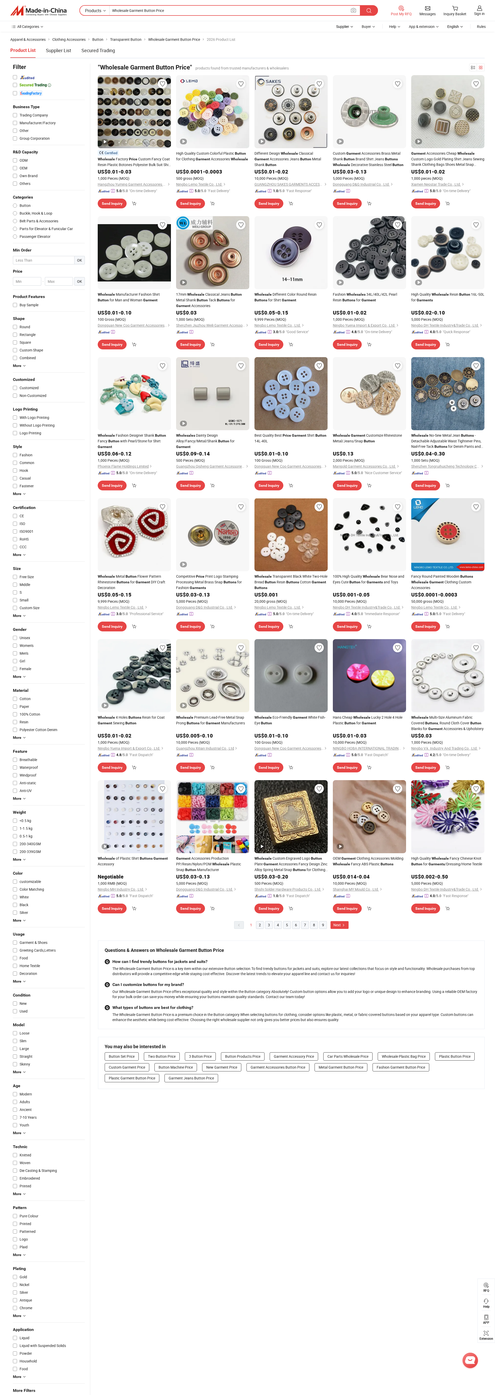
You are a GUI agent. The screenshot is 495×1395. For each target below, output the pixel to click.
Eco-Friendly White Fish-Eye (290, 720)
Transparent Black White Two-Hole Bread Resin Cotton (290, 582)
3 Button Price (200, 1056)
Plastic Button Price (455, 1056)
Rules (481, 26)
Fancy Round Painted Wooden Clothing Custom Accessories (442, 582)
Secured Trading (98, 50)
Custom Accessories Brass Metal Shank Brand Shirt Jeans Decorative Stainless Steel (368, 159)
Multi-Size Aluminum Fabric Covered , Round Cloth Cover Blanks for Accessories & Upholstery (447, 723)
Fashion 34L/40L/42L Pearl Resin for (365, 297)
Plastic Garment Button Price (132, 1078)
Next (337, 924)
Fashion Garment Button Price (401, 1067)
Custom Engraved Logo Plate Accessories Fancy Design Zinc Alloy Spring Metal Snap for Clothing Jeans (290, 864)
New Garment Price (221, 1067)
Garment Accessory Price (294, 1056)
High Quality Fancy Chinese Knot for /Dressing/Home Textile (446, 861)
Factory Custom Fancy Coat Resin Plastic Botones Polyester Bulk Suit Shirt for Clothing (134, 161)
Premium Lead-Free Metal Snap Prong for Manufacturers (210, 720)
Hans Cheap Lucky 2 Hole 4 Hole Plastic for (367, 720)
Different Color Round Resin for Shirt (285, 297)
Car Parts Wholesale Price (347, 1056)
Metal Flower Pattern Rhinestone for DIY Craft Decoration (131, 582)
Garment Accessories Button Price (278, 1067)
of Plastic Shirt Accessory (133, 861)
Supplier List (58, 50)
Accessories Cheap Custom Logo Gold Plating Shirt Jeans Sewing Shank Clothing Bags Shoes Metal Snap (447, 159)
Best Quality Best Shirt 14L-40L (290, 438)
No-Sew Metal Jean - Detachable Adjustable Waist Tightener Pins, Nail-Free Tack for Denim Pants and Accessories (446, 441)
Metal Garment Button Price (341, 1067)
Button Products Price (242, 1056)
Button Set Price (122, 1056)
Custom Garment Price (127, 1067)
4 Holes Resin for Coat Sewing (131, 720)
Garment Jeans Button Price (191, 1078)
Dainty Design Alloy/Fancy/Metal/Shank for (205, 441)
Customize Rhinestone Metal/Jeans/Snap (367, 438)
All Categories (28, 26)
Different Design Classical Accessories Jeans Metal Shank (287, 159)
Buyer (366, 26)
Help (392, 26)
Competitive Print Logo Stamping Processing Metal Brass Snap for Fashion (209, 582)
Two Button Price (162, 1056)
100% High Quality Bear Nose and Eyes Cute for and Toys (368, 579)
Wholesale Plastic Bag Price (404, 1056)
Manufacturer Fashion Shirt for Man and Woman (129, 297)
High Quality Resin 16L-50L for (447, 297)
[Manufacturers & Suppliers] (38, 10)
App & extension (422, 26)
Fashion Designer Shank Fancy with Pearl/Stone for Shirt (132, 441)
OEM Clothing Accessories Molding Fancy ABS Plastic (368, 861)
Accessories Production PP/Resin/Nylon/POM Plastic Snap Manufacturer (208, 864)
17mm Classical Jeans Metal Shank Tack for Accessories (209, 300)
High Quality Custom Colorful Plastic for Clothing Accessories (212, 156)
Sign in (479, 13)
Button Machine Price (176, 1067)
